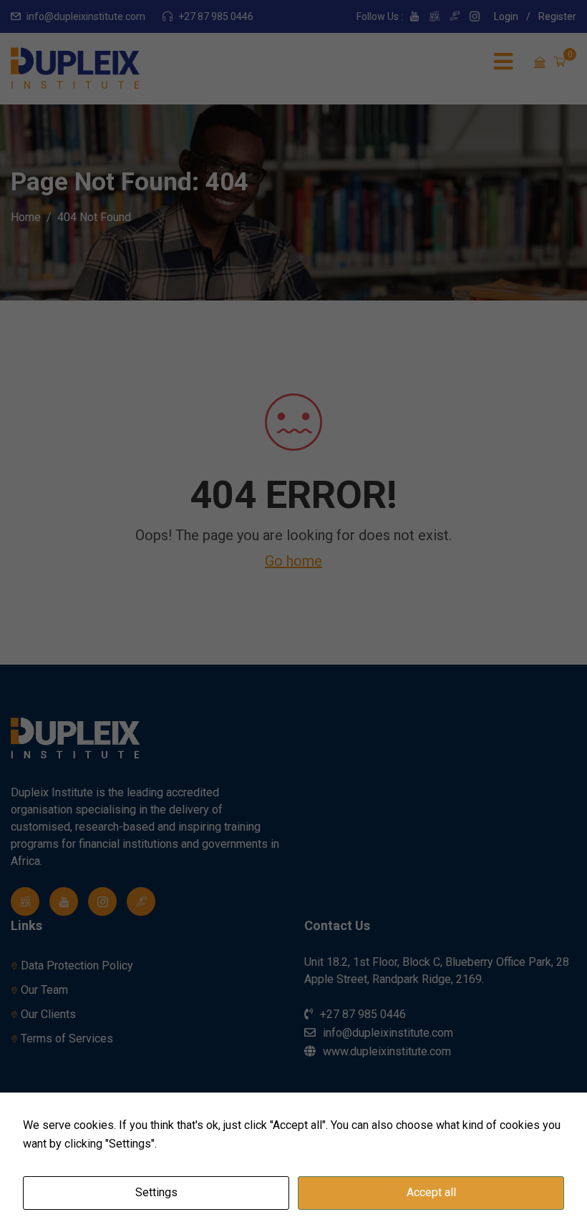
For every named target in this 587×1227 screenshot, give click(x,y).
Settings (156, 1192)
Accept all (431, 1192)
